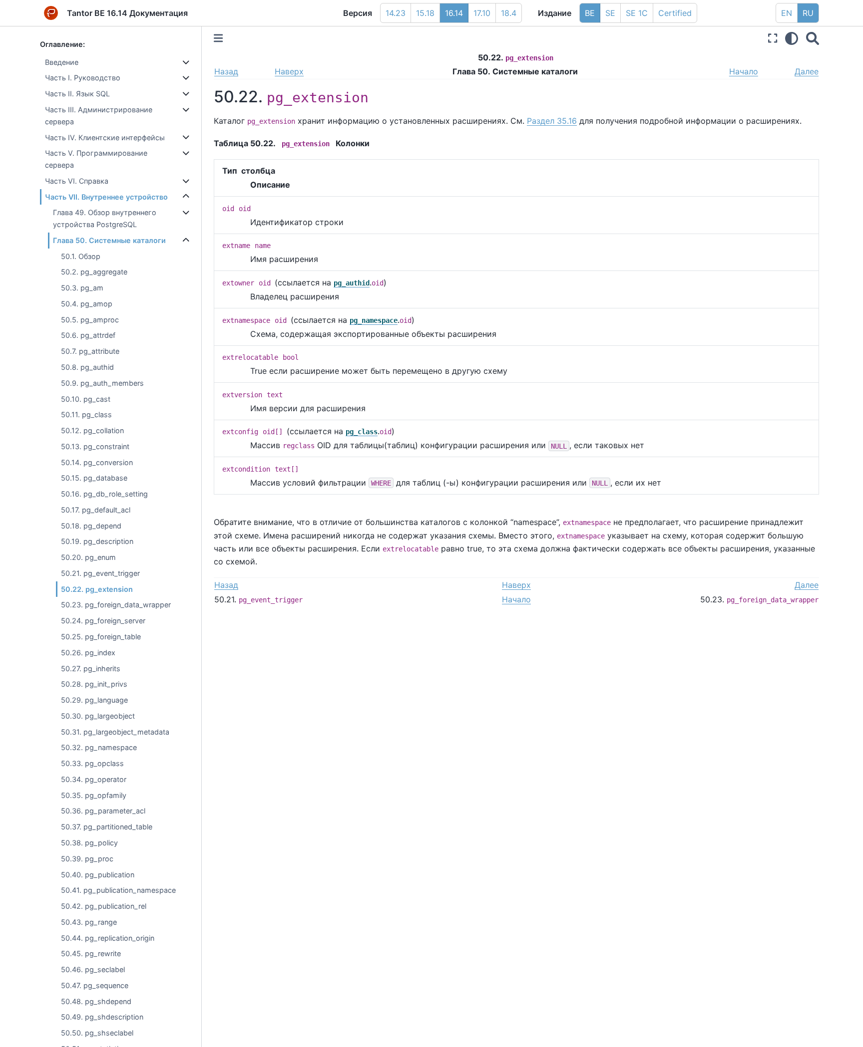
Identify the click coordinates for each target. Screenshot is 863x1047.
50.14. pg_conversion (97, 462)
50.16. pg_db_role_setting (104, 494)
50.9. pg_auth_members (102, 383)
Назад (226, 71)
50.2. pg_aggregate (94, 271)
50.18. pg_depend (91, 526)
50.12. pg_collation (92, 430)
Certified (675, 13)
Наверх (289, 71)
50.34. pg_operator (93, 779)
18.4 (508, 13)
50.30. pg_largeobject (98, 716)
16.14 (454, 13)
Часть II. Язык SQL (77, 93)
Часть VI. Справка (76, 181)
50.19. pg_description (97, 541)
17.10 (481, 13)
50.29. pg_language (94, 700)
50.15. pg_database (94, 478)
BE (590, 13)
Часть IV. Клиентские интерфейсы (105, 137)
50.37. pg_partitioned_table (106, 826)
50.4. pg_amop (86, 303)
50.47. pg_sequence (94, 985)
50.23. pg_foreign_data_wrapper (116, 605)
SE (610, 13)
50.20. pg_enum (88, 557)
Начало (743, 71)
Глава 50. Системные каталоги (109, 240)
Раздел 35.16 (552, 121)
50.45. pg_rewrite (91, 953)
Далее (807, 71)
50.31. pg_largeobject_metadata (115, 732)
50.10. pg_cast (85, 399)
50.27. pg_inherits (90, 668)
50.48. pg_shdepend (96, 1001)
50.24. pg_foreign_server (103, 620)
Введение (61, 62)
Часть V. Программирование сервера (96, 159)
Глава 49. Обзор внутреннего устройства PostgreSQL (104, 218)
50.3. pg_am (82, 287)
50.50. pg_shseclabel (97, 1033)
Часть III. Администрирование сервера (98, 115)
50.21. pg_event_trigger (100, 573)
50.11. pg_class (86, 414)
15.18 (425, 13)
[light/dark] (791, 38)
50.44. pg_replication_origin (107, 938)
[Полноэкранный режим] (772, 38)
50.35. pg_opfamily (93, 795)
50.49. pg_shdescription (102, 1017)
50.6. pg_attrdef (88, 335)
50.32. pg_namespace (99, 747)
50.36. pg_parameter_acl (103, 811)
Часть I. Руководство (82, 78)
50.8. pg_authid (87, 367)
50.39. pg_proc (87, 858)
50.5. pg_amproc (90, 319)
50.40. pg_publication (97, 874)
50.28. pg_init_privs (94, 684)
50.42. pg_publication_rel (103, 906)
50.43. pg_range (89, 922)
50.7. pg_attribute (90, 351)
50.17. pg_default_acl (95, 510)
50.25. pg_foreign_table (101, 636)
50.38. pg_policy (89, 842)
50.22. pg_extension (97, 589)
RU (808, 13)
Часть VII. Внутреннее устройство (106, 197)
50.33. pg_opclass (92, 763)
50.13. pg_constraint (95, 446)
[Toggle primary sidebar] (218, 38)
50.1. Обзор (80, 256)
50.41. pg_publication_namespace (118, 890)
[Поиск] (812, 38)
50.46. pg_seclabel (93, 969)
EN (786, 13)
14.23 (396, 13)
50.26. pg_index (88, 652)
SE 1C (637, 13)
